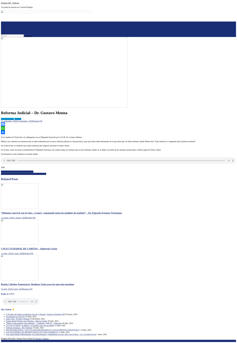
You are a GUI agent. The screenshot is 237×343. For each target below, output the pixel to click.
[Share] (118, 132)
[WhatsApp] (118, 128)
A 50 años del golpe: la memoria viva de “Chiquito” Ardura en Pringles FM (35, 314)
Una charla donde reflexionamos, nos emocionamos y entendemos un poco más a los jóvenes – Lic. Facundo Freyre (51, 334)
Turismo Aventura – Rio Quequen (19, 328)
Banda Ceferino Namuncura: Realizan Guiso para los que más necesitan (37, 284)
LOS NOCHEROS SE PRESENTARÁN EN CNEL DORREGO (32, 332)
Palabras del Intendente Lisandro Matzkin (17, 172)
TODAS (17, 119)
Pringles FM (37, 121)
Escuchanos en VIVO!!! (15, 317)
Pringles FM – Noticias (10, 3)
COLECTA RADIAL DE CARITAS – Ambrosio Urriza (29, 248)
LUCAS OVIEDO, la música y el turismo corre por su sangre (30, 325)
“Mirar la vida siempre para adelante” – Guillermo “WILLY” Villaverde (34, 323)
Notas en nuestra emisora (15, 29)
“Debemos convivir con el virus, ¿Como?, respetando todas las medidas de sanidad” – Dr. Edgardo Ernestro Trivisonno (61, 213)
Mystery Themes (42, 339)
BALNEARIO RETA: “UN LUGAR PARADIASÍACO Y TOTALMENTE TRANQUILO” (43, 330)
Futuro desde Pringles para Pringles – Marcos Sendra (26, 321)
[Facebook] (118, 124)
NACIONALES (7, 119)
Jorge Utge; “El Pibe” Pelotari (17, 319)
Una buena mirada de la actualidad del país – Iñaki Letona (23, 174)
